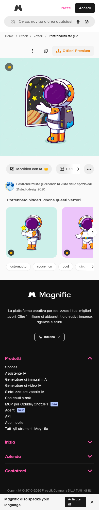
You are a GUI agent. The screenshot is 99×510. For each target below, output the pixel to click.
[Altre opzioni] (32, 51)
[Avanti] (78, 169)
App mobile (14, 422)
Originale (33, 67)
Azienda (13, 456)
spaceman (44, 266)
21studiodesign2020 (30, 189)
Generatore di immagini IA (26, 379)
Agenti (14, 410)
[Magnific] (49, 296)
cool (66, 266)
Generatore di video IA (23, 385)
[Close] (92, 502)
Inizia (10, 442)
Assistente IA (15, 373)
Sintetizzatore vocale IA (24, 392)
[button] (49, 337)
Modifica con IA (26, 170)
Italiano (49, 337)
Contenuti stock (18, 398)
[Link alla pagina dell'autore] (9, 187)
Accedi (85, 8)
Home (9, 36)
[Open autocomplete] (11, 21)
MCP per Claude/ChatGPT (31, 404)
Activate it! (74, 501)
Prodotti (13, 358)
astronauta (18, 266)
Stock (23, 36)
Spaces (11, 367)
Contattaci (15, 470)
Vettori (38, 36)
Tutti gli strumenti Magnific (26, 428)
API (8, 416)
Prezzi (66, 8)
